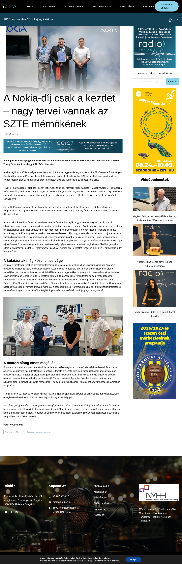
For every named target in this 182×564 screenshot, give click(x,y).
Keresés (172, 81)
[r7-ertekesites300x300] (154, 67)
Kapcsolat (149, 6)
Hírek (30, 6)
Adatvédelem (100, 497)
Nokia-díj (9, 432)
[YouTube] (6, 512)
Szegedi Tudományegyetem (39, 432)
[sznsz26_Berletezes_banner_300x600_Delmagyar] (154, 173)
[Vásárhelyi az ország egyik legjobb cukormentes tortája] (154, 240)
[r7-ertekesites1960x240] (63, 152)
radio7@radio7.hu (62, 502)
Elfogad (133, 559)
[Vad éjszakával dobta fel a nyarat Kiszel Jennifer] (154, 288)
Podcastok (49, 6)
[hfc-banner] (154, 398)
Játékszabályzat (102, 503)
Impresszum (100, 509)
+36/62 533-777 (61, 496)
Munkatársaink (101, 486)
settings (115, 561)
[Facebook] (11, 512)
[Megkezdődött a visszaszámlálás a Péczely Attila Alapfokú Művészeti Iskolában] (154, 199)
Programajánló (102, 6)
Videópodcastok (74, 6)
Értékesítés (127, 6)
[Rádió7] (9, 6)
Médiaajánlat (100, 492)
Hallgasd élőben (166, 6)
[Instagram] (16, 512)
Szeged (19, 432)
